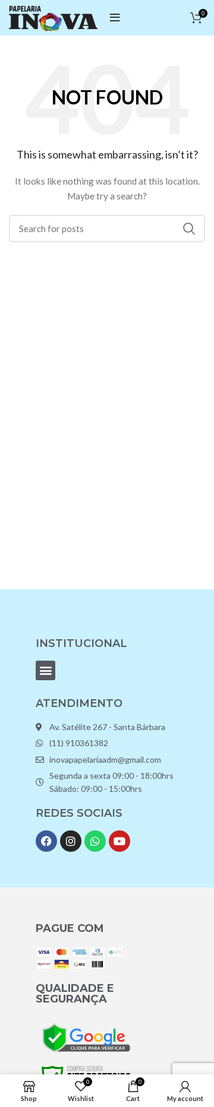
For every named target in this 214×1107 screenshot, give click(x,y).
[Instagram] (70, 841)
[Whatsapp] (95, 841)
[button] (45, 670)
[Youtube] (119, 841)
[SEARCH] (189, 228)
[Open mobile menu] (115, 18)
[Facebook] (46, 841)
